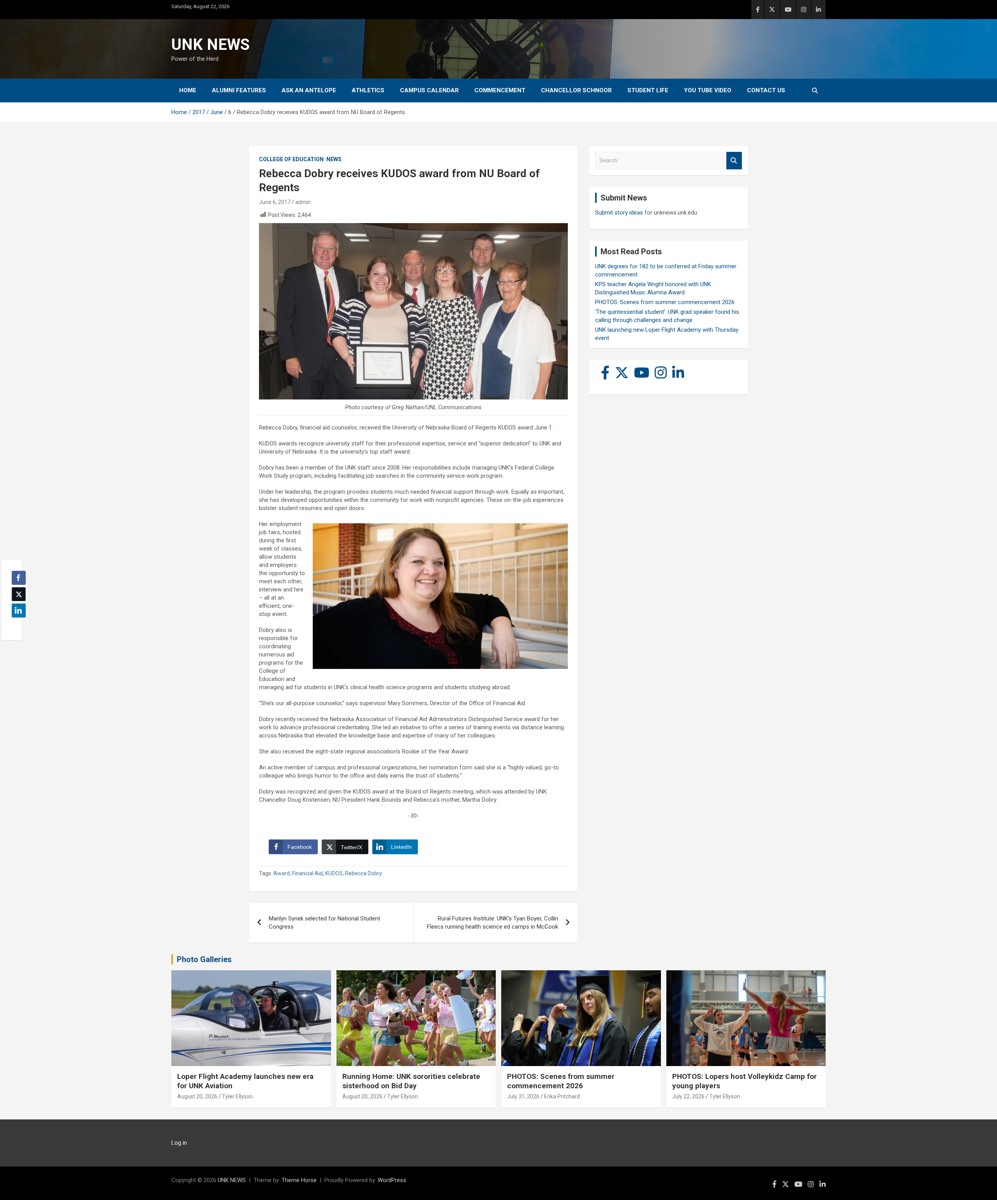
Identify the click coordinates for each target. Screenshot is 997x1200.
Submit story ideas (619, 212)
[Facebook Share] (19, 578)
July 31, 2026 (523, 1096)
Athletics (368, 90)
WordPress (392, 1180)
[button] (16, 625)
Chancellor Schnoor (576, 90)
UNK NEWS (210, 44)
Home (187, 90)
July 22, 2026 (688, 1096)
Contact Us (766, 90)
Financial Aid (307, 873)
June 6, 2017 (275, 202)
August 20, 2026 (197, 1096)
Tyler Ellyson (237, 1096)
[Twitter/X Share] (19, 594)
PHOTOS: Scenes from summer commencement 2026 (665, 302)
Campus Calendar (429, 90)
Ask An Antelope (309, 90)
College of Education (291, 159)
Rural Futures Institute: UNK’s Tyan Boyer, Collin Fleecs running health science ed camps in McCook (492, 922)
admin (303, 202)
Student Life (647, 90)
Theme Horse (299, 1180)
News (334, 159)
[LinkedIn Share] (19, 611)
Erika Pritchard (562, 1096)
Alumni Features (239, 90)
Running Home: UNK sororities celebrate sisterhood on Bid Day (411, 1081)
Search (734, 160)
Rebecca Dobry (363, 873)
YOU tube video (707, 90)
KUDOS (334, 873)
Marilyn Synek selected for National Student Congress (324, 922)
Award (281, 873)
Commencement (499, 90)
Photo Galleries (204, 959)
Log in (179, 1142)
